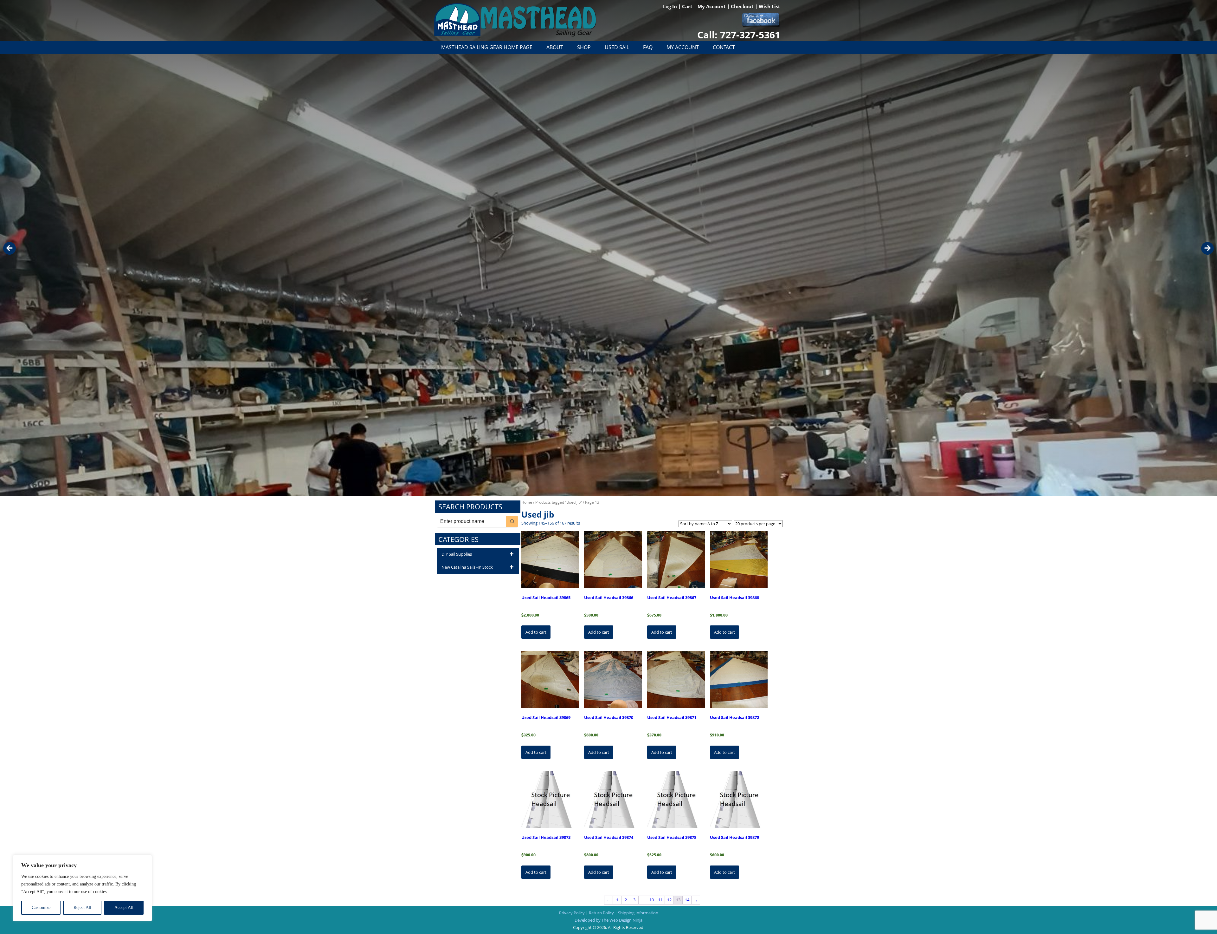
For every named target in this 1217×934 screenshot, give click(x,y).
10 (651, 900)
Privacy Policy (572, 913)
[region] (82, 888)
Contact (724, 47)
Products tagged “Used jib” (558, 502)
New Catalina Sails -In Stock (467, 567)
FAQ (648, 47)
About (554, 47)
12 (669, 900)
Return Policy (601, 913)
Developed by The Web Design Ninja (608, 920)
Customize (41, 907)
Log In (670, 6)
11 (660, 900)
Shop (584, 47)
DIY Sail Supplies (456, 554)
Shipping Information (638, 913)
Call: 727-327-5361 (738, 34)
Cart (688, 6)
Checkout (743, 6)
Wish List (769, 6)
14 (687, 900)
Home (526, 502)
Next (1207, 248)
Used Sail (617, 47)
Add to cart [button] (535, 632)
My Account (712, 6)
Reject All (82, 907)
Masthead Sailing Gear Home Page (486, 47)
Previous (9, 248)
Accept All (123, 907)
